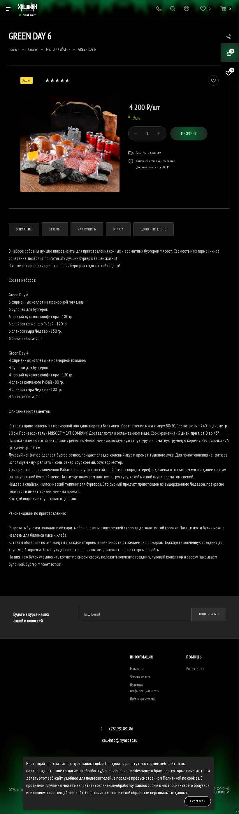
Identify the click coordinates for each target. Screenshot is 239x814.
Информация (141, 657)
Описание (24, 229)
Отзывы (55, 229)
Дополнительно (153, 229)
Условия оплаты (140, 676)
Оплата (118, 229)
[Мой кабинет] (186, 9)
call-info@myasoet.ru (119, 740)
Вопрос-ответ (195, 668)
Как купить (87, 229)
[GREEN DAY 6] (69, 142)
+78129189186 (120, 728)
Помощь (194, 657)
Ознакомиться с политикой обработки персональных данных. (136, 792)
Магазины (137, 668)
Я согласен (197, 801)
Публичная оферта (142, 699)
